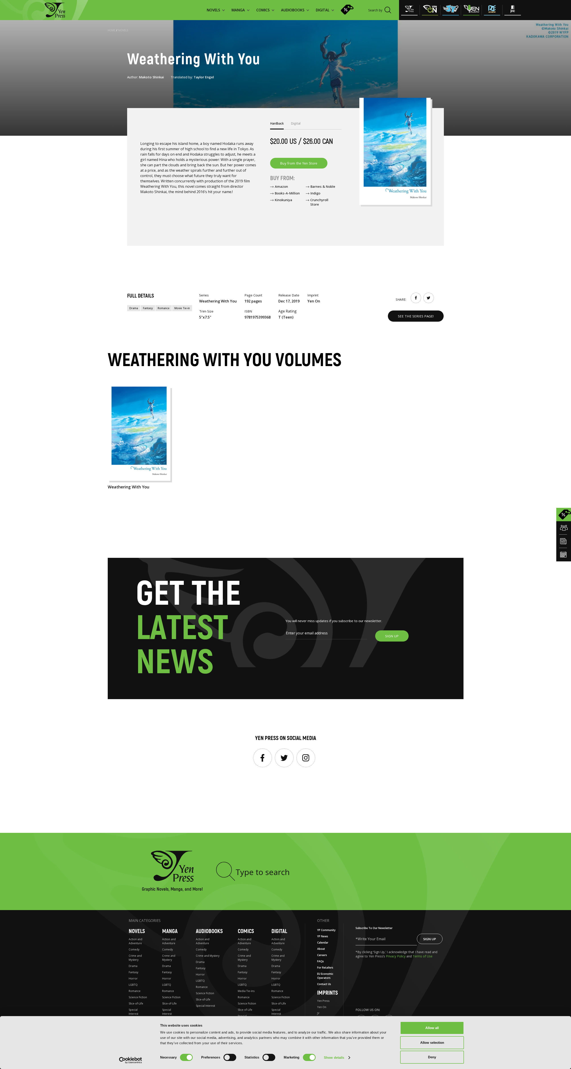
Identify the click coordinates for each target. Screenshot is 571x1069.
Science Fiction (138, 997)
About (321, 949)
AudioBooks (209, 931)
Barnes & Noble (322, 186)
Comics (246, 931)
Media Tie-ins (246, 991)
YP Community (326, 930)
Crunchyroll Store (319, 202)
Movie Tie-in (182, 308)
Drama (133, 308)
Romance (164, 308)
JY (318, 1013)
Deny (432, 1057)
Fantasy (148, 308)
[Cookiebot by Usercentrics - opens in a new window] (130, 1060)
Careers (322, 955)
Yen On (321, 1007)
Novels (123, 30)
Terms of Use (422, 956)
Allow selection (432, 1042)
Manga (170, 931)
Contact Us (324, 984)
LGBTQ (133, 985)
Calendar (322, 942)
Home (111, 30)
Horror (133, 978)
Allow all (432, 1028)
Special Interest (133, 1012)
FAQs (320, 961)
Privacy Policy (396, 956)
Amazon (281, 186)
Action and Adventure (135, 941)
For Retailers (325, 967)
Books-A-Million (287, 193)
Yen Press (323, 1001)
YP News (322, 936)
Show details (334, 1057)
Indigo (315, 193)
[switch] (229, 1057)
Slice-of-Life (136, 1003)
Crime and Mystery (135, 958)
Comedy (134, 949)
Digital (279, 931)
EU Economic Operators (325, 976)
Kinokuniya (283, 200)
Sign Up (429, 939)
